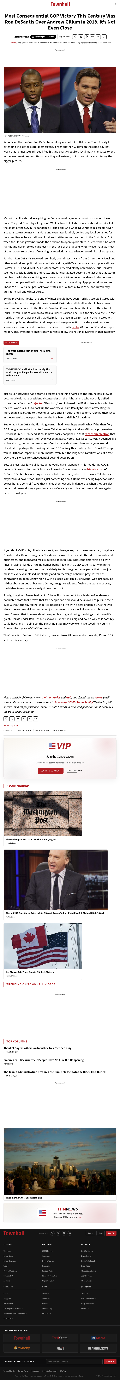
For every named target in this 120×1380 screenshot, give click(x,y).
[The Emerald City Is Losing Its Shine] (60, 1161)
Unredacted (8, 1303)
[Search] (115, 4)
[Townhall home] (14, 1233)
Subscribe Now (74, 770)
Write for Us (47, 1313)
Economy (46, 1266)
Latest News (8, 1256)
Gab (68, 697)
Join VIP (111, 1233)
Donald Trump (48, 1261)
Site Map (63, 1371)
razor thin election (97, 434)
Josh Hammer (86, 1276)
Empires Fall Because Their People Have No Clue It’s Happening (44, 1060)
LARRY (6, 1293)
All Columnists (86, 1281)
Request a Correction (49, 1371)
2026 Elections (47, 1251)
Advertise (45, 1298)
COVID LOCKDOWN (24, 730)
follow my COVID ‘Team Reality (74, 702)
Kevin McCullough (88, 1261)
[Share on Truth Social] (80, 36)
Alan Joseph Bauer (88, 1271)
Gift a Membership (88, 1298)
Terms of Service (9, 1371)
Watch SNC (85, 1308)
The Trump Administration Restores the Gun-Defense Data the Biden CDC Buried (55, 1072)
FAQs (100, 1233)
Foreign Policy (47, 1271)
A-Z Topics (47, 1244)
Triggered (7, 1298)
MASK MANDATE (42, 730)
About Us (45, 1293)
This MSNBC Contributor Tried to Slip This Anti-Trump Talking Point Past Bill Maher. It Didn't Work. (55, 913)
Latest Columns (10, 1261)
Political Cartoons (10, 1271)
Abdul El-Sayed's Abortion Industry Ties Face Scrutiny (37, 1048)
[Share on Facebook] (86, 36)
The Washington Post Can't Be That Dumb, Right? (31, 839)
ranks (75, 327)
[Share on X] (74, 36)
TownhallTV (8, 1276)
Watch (6, 1266)
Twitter (46, 697)
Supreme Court (48, 1281)
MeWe (98, 697)
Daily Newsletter (87, 1303)
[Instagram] (58, 1233)
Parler (56, 697)
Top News (7, 1251)
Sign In (90, 1233)
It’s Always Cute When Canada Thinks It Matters (30, 972)
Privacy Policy (23, 1371)
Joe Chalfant (11, 843)
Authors (7, 1281)
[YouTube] (69, 1233)
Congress (45, 1256)
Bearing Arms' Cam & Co (13, 1308)
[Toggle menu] (5, 4)
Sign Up (110, 1361)
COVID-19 (8, 730)
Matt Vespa (10, 917)
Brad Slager (86, 1266)
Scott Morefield (21, 36)
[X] (52, 1233)
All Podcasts (8, 1318)
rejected (37, 403)
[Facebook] (64, 1233)
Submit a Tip (47, 1308)
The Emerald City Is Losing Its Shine (24, 1197)
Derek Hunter (86, 1256)
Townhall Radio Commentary (15, 1313)
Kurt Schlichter (12, 976)
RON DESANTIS (59, 730)
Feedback (35, 1371)
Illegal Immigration (49, 1276)
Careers (45, 1303)
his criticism (95, 469)
